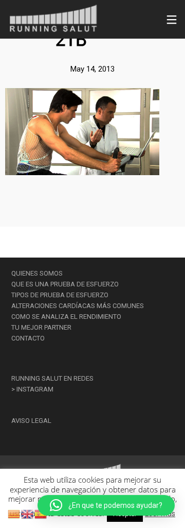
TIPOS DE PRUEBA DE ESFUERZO (59, 295)
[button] (106, 505)
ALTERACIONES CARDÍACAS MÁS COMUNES (77, 306)
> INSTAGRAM (32, 389)
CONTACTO (28, 338)
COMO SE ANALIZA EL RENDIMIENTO (66, 316)
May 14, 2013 (92, 69)
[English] (27, 513)
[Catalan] (14, 513)
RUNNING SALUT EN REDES (52, 378)
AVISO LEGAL (31, 420)
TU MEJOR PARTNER (41, 327)
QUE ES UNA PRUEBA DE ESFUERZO (65, 284)
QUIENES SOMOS (37, 273)
